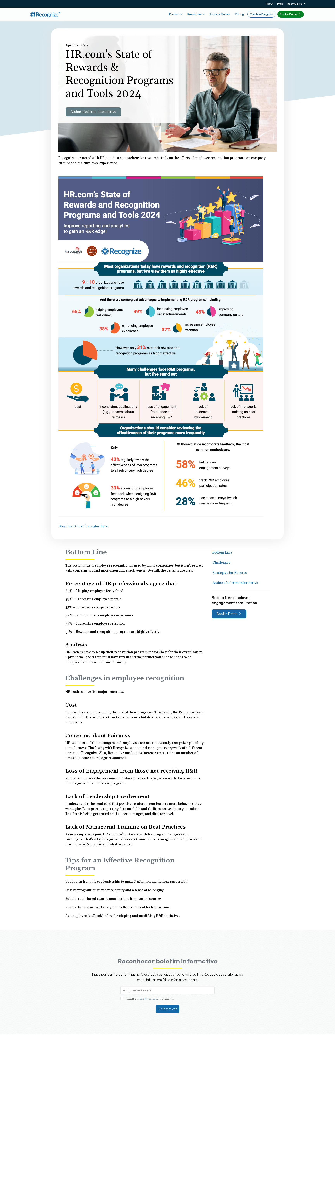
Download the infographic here (83, 526)
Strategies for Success (229, 572)
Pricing (239, 14)
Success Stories (219, 14)
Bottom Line (222, 552)
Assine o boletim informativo (93, 112)
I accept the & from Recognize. (150, 998)
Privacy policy (151, 998)
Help (280, 3)
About (269, 3)
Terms (139, 998)
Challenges (221, 562)
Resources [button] (194, 14)
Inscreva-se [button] (295, 3)
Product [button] (174, 14)
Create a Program (261, 14)
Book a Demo (289, 14)
